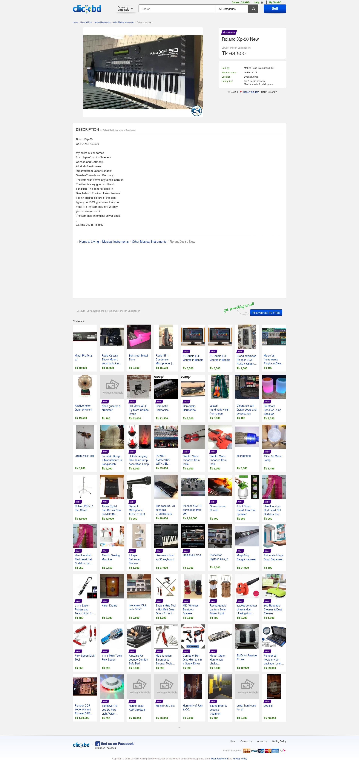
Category (123, 8)
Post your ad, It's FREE (266, 312)
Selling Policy (279, 741)
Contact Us (246, 741)
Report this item (251, 91)
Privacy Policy (240, 758)
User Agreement (219, 758)
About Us (262, 741)
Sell (275, 8)
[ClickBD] (81, 745)
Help (232, 741)
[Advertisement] (179, 270)
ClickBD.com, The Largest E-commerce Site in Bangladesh (87, 9)
